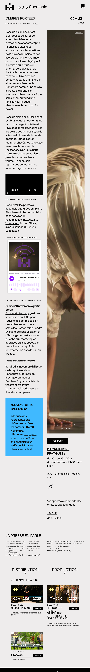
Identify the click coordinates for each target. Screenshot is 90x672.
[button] (57, 425)
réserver (58, 440)
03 (69, 420)
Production (65, 569)
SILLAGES (17, 654)
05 (65, 424)
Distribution (25, 569)
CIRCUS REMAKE (21, 608)
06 (69, 424)
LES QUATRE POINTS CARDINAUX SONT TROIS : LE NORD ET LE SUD (57, 613)
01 (62, 420)
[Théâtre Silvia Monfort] (9, 6)
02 (65, 420)
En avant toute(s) (18, 313)
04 (62, 424)
